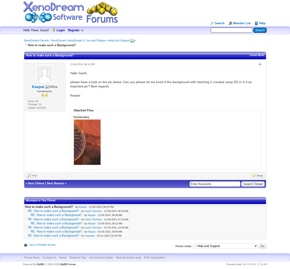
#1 (260, 64)
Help (262, 23)
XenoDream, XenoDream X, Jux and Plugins (78, 40)
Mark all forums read (128, 257)
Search (220, 23)
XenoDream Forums (36, 40)
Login (61, 30)
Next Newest (55, 183)
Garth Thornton (93, 211)
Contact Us (49, 257)
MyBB (40, 264)
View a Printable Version (42, 244)
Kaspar (38, 87)
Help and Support (119, 40)
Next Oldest (36, 183)
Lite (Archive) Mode (101, 257)
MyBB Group (68, 264)
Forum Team (32, 257)
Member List (242, 23)
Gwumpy (90, 235)
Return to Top (78, 257)
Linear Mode (257, 55)
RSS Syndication (154, 257)
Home (63, 257)
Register (74, 30)
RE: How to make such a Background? (53, 211)
